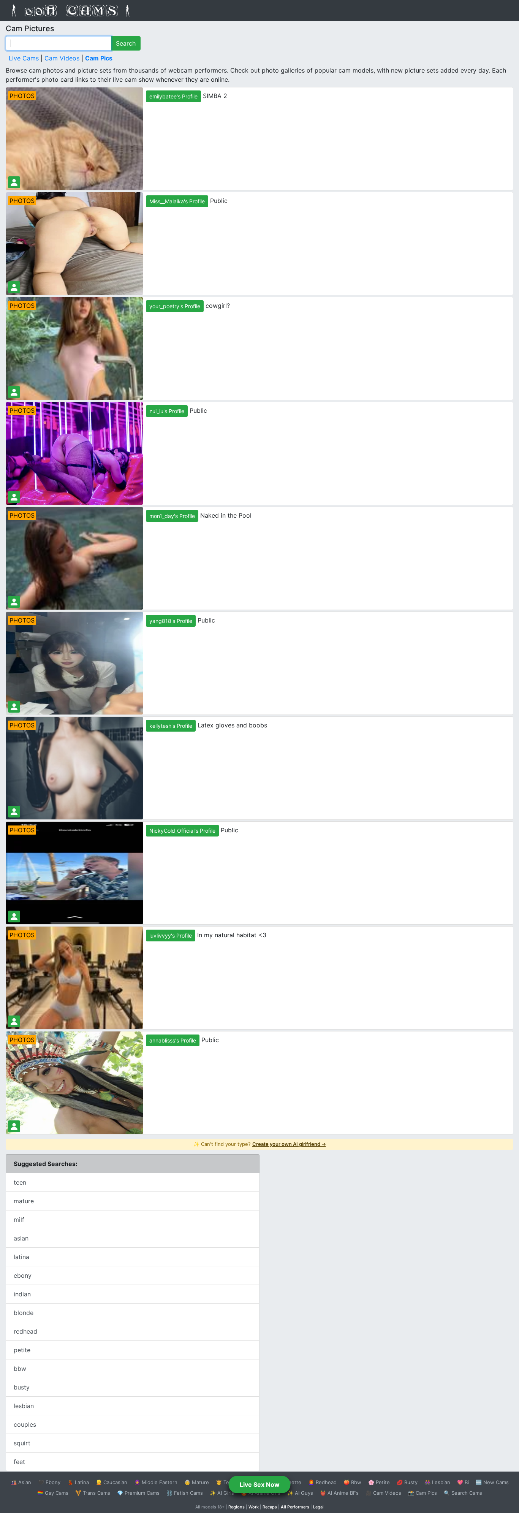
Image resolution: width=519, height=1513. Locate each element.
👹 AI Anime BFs (339, 1493)
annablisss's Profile (172, 1040)
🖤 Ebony (49, 1482)
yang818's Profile (170, 621)
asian (21, 1238)
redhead (25, 1331)
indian (22, 1294)
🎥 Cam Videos (383, 1493)
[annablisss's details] (14, 1126)
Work (253, 1507)
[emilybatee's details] (14, 182)
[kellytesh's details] (14, 811)
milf (19, 1219)
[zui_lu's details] (14, 497)
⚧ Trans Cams (92, 1493)
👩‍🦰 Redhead (322, 1482)
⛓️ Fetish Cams (184, 1493)
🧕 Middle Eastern (155, 1482)
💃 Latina (78, 1482)
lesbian (24, 1406)
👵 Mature (196, 1482)
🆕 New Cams (492, 1482)
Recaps (270, 1507)
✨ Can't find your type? (259, 1144)
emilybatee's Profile (173, 96)
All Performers (295, 1507)
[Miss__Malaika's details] (14, 287)
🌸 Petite (379, 1482)
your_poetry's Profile (174, 306)
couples (25, 1424)
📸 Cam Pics (422, 1493)
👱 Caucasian (111, 1482)
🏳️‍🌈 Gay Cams (52, 1493)
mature (24, 1201)
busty (22, 1387)
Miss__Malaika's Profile (177, 201)
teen (20, 1182)
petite (22, 1350)
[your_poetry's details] (14, 392)
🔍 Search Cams (463, 1493)
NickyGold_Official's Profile (182, 830)
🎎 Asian (21, 1482)
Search (126, 43)
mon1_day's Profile (172, 516)
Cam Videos (61, 58)
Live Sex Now (260, 1484)
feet (19, 1461)
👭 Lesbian (437, 1482)
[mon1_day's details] (14, 602)
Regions (236, 1507)
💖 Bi (463, 1482)
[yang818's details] (14, 707)
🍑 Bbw (352, 1482)
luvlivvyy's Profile (170, 935)
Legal (318, 1507)
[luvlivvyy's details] (14, 1021)
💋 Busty (407, 1482)
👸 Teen (225, 1482)
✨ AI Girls (222, 1493)
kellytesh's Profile (170, 725)
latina (21, 1257)
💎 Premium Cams (138, 1493)
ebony (23, 1275)
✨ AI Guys (300, 1493)
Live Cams (24, 58)
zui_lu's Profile (166, 411)
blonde (23, 1313)
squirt (22, 1443)
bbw (20, 1368)
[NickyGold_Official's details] (14, 916)
